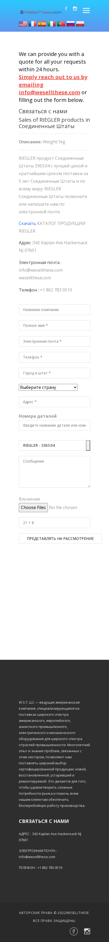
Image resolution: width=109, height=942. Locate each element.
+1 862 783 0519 (56, 290)
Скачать (27, 223)
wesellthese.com (35, 278)
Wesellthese (77, 913)
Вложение (29, 499)
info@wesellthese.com (41, 270)
